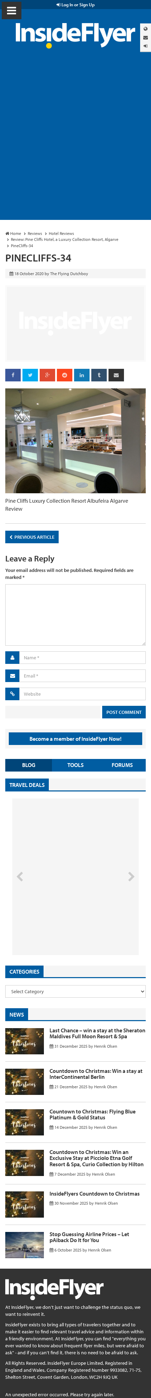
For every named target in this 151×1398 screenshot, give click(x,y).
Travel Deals (27, 784)
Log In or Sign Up (77, 4)
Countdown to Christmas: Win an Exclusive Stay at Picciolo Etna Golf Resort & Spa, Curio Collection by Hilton (97, 1158)
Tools (75, 764)
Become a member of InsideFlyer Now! (75, 738)
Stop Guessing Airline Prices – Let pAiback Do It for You (89, 1237)
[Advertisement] (75, 141)
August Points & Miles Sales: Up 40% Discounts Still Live (60, 928)
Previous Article (33, 537)
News (16, 1014)
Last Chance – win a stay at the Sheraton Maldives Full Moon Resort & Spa (97, 1033)
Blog (28, 764)
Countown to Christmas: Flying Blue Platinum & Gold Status (93, 1114)
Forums (122, 764)
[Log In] (145, 46)
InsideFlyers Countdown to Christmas (95, 1193)
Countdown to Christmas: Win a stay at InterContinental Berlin (96, 1074)
